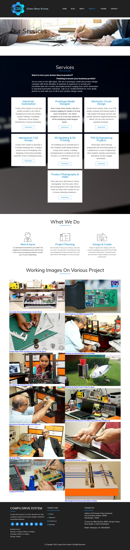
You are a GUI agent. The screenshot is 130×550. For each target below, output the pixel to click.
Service (91, 9)
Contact (114, 9)
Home (65, 9)
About (81, 9)
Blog (73, 9)
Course (103, 9)
